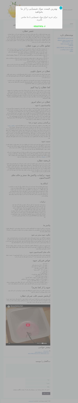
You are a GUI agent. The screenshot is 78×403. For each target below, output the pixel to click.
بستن (61, 7)
